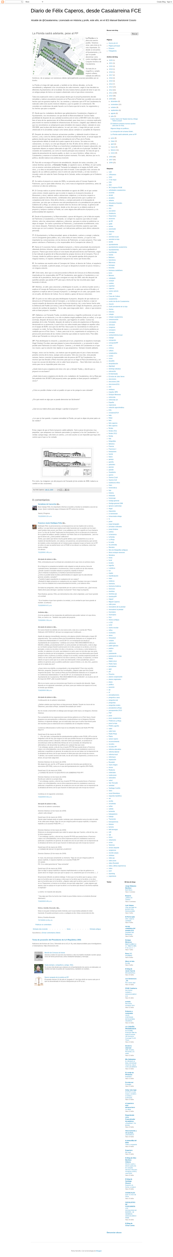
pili (110, 671)
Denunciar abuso (114, 1232)
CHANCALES (130, 1193)
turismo (111, 827)
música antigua (114, 620)
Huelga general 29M (116, 503)
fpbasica (111, 444)
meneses (112, 589)
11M (110, 172)
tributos (111, 824)
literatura (112, 555)
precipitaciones (114, 695)
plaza (110, 682)
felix (110, 420)
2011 (111, 93)
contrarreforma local (115, 335)
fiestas (111, 428)
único (110, 837)
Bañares (111, 257)
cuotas (111, 356)
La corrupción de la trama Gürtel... (122, 131)
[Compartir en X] (63, 490)
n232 (110, 625)
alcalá (111, 195)
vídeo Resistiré (114, 863)
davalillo (111, 361)
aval (110, 234)
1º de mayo (112, 180)
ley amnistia (113, 545)
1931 (110, 177)
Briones (111, 275)
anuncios (112, 219)
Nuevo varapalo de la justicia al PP (57, 977)
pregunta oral (113, 700)
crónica (111, 348)
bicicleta (111, 268)
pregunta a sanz (114, 697)
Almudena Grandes (115, 203)
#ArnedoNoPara (130, 973)
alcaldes (111, 198)
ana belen (112, 211)
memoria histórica (115, 586)
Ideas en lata (129, 961)
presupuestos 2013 (115, 710)
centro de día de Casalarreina (119, 301)
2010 (111, 96)
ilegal (110, 508)
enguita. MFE (113, 392)
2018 (111, 72)
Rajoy (111, 736)
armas (111, 226)
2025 (111, 60)
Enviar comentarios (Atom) (51, 933)
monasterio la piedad (116, 609)
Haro (110, 485)
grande (111, 470)
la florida (112, 537)
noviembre (115, 104)
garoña (111, 462)
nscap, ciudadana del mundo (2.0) (130, 928)
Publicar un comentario (43, 925)
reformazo (112, 757)
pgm (110, 669)
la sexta (111, 542)
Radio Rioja (113, 734)
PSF (110, 713)
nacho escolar (113, 628)
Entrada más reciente (40, 929)
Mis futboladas (130, 1059)
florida (111, 436)
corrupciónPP (113, 343)
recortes (111, 744)
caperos (111, 288)
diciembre (114, 101)
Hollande (112, 496)
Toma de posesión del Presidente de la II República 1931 (56, 940)
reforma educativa (115, 749)
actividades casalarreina (117, 190)
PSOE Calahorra (131, 988)
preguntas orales (114, 705)
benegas (112, 265)
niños (110, 630)
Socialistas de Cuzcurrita (47, 504)
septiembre (115, 110)
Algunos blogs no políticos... (120, 128)
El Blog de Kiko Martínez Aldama (130, 1160)
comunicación (113, 319)
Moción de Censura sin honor (55, 953)
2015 (111, 81)
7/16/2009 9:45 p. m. (45, 901)
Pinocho (111, 674)
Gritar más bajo (130, 1090)
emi (110, 387)
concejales (112, 322)
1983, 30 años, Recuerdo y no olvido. (129, 1051)
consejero (112, 330)
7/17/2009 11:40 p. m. (45, 920)
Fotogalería (113, 51)
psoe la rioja (113, 723)
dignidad (112, 366)
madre (111, 573)
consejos (112, 332)
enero (113, 153)
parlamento (113, 653)
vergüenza (112, 850)
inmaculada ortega (115, 516)
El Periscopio (130, 917)
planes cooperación (115, 677)
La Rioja (111, 539)
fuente (111, 454)
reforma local (113, 754)
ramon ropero (113, 739)
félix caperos (113, 426)
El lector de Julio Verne (116, 376)
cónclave (112, 325)
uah (110, 832)
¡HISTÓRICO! (129, 1135)
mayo (113, 141)
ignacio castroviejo (115, 506)
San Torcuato (113, 783)
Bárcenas (112, 262)
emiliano (112, 389)
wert (110, 871)
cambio (111, 283)
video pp (112, 858)
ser (110, 798)
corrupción (112, 340)
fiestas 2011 (113, 431)
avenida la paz (114, 237)
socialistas (112, 804)
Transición (112, 819)
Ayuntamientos (114, 250)
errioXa (128, 1002)
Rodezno (112, 770)
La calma (128, 1109)
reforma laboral (114, 752)
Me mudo (128, 1152)
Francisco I (112, 449)
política (111, 684)
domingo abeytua (115, 369)
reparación (112, 759)
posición (111, 687)
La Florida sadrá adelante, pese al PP (124, 134)
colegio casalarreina (116, 317)
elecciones (112, 379)
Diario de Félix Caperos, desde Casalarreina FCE (86, 10)
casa (110, 294)
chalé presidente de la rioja (118, 306)
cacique (111, 281)
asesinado (112, 229)
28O (110, 185)
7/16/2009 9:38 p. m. (45, 690)
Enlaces (111, 48)
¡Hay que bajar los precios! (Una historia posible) (131, 909)
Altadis (111, 206)
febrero (113, 150)
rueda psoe (113, 775)
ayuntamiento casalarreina (118, 247)
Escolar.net (129, 1082)
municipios (112, 615)
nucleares (112, 633)
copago (111, 338)
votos (110, 868)
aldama (111, 200)
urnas (111, 842)
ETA (110, 410)
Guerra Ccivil (113, 477)
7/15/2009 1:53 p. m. (45, 620)
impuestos (112, 511)
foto (110, 439)
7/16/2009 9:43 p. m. (45, 797)
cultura (111, 351)
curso (110, 358)
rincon (111, 767)
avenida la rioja (114, 239)
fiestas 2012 (113, 433)
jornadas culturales (115, 527)
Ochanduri (112, 638)
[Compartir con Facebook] (66, 490)
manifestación (113, 576)
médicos (111, 581)
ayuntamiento (113, 244)
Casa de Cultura (114, 296)
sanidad (111, 785)
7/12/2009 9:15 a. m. (45, 516)
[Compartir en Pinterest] (68, 490)
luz (110, 571)
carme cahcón (113, 291)
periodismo (112, 666)
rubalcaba (112, 772)
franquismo (112, 451)
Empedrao (128, 1076)
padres (111, 648)
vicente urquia (113, 853)
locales (111, 563)
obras (111, 635)
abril (112, 144)
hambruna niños (114, 483)
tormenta (112, 811)
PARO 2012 (113, 661)
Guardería (112, 472)
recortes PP (113, 747)
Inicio (69, 929)
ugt (110, 835)
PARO (111, 659)
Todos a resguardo (131, 1144)
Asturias (111, 231)
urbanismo (112, 840)
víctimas (111, 855)
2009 (111, 99)
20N (110, 182)
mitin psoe (112, 604)
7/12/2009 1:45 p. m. (45, 552)
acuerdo (111, 193)
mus (110, 617)
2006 (111, 163)
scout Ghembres (114, 793)
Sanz (110, 791)
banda (111, 255)
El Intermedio (113, 374)
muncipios (112, 612)
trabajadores (113, 814)
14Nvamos (112, 174)
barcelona (112, 260)
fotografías (112, 441)
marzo (113, 147)
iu (109, 519)
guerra (111, 475)
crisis (110, 345)
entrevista (112, 397)
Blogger (99, 1251)
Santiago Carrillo (114, 788)
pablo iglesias (113, 646)
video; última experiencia (117, 866)
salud (110, 780)
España (111, 402)
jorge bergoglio (114, 524)
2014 (111, 84)
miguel (111, 599)
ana (110, 208)
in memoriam (113, 514)
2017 (111, 75)
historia (111, 493)
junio (113, 138)
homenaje (112, 498)
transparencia (113, 822)
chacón (111, 304)
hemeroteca (113, 488)
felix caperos (113, 423)
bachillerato (113, 252)
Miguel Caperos (114, 602)
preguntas (112, 703)
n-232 (111, 622)
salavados (112, 778)
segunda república (115, 796)
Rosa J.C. (128, 953)
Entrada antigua (95, 929)
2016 (111, 78)
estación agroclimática (116, 407)
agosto (113, 113)
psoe (110, 716)
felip (110, 415)
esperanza (112, 405)
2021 (111, 63)
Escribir (127, 963)
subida (111, 809)
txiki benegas (113, 829)
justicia (111, 532)
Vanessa (112, 845)
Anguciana (112, 216)
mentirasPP (113, 596)
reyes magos (113, 765)
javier (110, 521)
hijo (110, 490)
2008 (111, 157)
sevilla (111, 801)
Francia (111, 446)
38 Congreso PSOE (115, 187)
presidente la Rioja (115, 708)
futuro (111, 457)
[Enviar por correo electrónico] (58, 490)
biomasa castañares (116, 270)
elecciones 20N (114, 382)
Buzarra (128, 896)
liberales (112, 547)
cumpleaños (113, 353)
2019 (111, 69)
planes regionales (115, 679)
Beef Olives (128, 890)
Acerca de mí (113, 43)
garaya (111, 459)
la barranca (113, 534)
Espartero (128, 1150)
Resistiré (112, 762)
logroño (111, 565)
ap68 (110, 224)
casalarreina (113, 299)
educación (112, 371)
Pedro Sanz (113, 664)
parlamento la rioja (115, 656)
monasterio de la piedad (117, 607)
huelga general (114, 501)
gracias (111, 467)
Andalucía (112, 213)
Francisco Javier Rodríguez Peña (50, 523)
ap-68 (111, 221)
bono (110, 273)
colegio (111, 314)
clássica (111, 312)
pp (109, 690)
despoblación (113, 363)
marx (110, 578)
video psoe (112, 861)
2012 (111, 90)
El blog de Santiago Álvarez (128, 1181)
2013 (111, 87)
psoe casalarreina (115, 718)
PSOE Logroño (114, 726)
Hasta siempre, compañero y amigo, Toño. (59, 965)
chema (111, 309)
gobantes (112, 464)
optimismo (112, 643)
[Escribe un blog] (61, 490)
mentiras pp (113, 594)
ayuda (111, 242)
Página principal (114, 46)
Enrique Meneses (115, 394)
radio (110, 728)
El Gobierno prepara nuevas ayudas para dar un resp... (123, 124)
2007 (111, 160)
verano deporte (114, 848)
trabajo (111, 816)
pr (109, 692)
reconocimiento (114, 741)
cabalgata (112, 278)
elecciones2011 (114, 384)
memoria (112, 584)
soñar (111, 806)
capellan (112, 286)
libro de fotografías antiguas (118, 550)
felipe (110, 418)
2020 (111, 66)
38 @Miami (128, 955)
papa (110, 651)
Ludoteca (112, 568)
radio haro (112, 731)
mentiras (112, 591)
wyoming (112, 873)
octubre (113, 107)
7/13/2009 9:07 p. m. (45, 605)
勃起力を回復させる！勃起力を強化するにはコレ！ (130, 946)
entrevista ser (113, 400)
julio (112, 116)
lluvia (110, 558)
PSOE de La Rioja (115, 721)
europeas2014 (114, 413)
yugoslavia (112, 876)
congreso (112, 327)
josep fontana (113, 529)
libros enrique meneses (117, 552)
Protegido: (128, 1084)
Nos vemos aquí (130, 982)
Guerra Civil (113, 480)
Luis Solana (129, 905)
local (110, 560)
